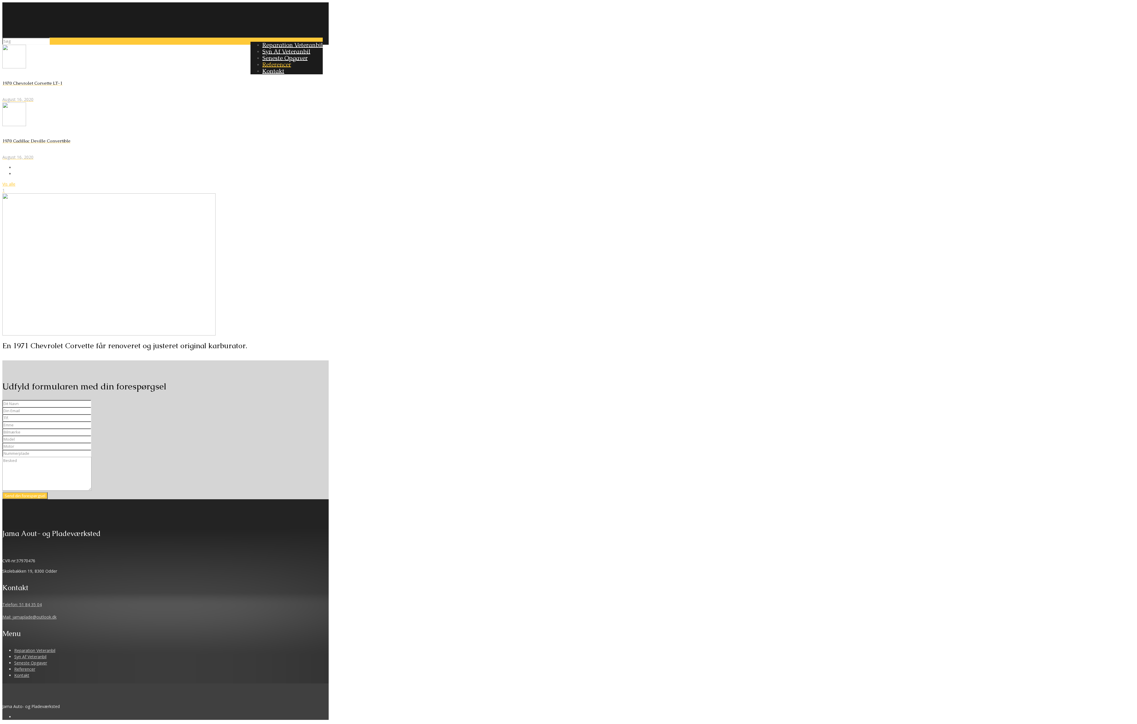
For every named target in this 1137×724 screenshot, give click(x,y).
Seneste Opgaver (30, 663)
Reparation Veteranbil (34, 650)
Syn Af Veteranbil (30, 656)
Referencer (24, 669)
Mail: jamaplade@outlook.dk (29, 617)
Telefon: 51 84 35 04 (22, 604)
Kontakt (21, 675)
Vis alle (8, 184)
